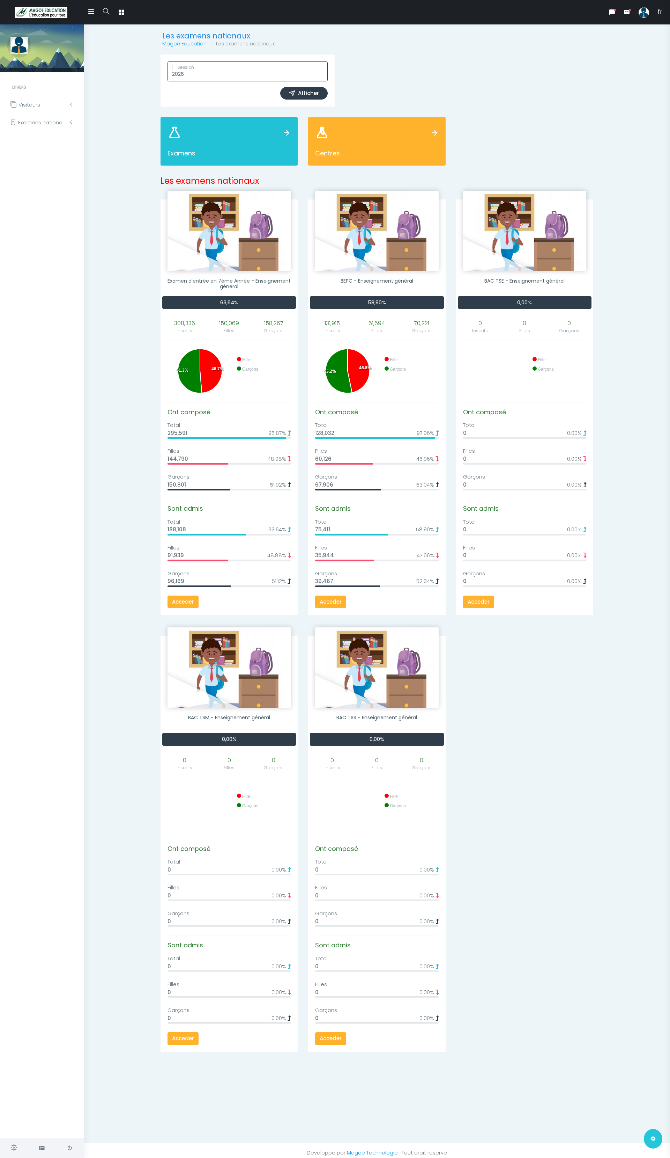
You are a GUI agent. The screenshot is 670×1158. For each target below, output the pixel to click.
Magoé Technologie (373, 1152)
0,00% (524, 302)
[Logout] (70, 1148)
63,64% (229, 302)
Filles (173, 450)
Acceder (183, 601)
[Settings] (14, 1148)
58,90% (377, 302)
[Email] (42, 1148)
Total (174, 425)
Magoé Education (184, 43)
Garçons (178, 476)
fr (659, 12)
